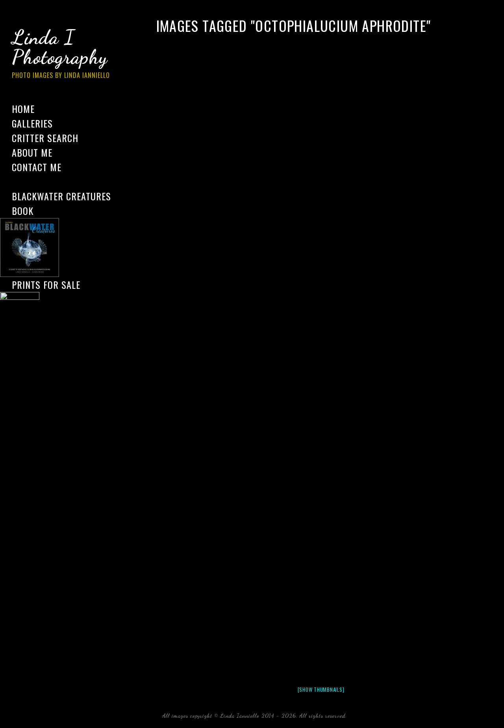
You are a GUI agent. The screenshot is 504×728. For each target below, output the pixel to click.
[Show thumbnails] (321, 689)
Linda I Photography (61, 53)
